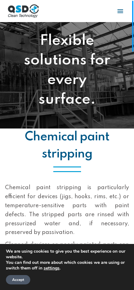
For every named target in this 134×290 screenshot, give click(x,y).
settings (52, 268)
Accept (18, 279)
